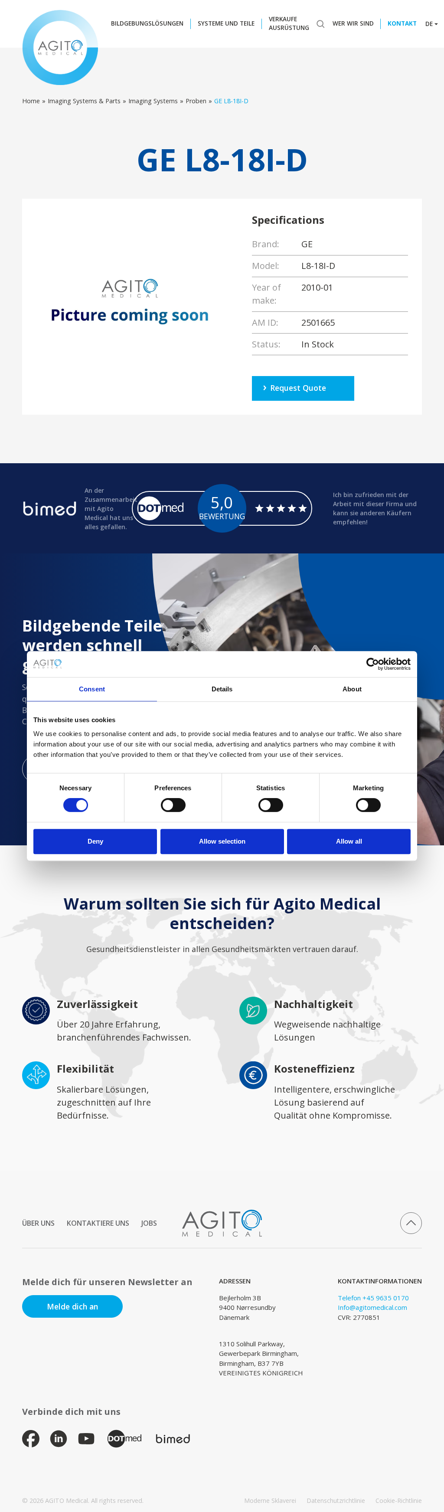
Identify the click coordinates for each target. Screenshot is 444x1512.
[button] (149, 24)
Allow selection (222, 841)
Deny (95, 841)
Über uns (38, 1223)
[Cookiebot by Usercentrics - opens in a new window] (373, 664)
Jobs (149, 1223)
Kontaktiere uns (98, 1223)
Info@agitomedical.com (372, 1307)
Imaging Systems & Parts (84, 101)
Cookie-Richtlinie (398, 1500)
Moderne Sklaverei (270, 1500)
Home (31, 101)
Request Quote (298, 388)
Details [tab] (222, 689)
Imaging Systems (153, 101)
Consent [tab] (92, 689)
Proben (196, 101)
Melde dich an (72, 1306)
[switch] (173, 805)
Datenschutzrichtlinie (336, 1500)
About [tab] (352, 689)
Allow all (349, 841)
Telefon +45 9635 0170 (373, 1297)
